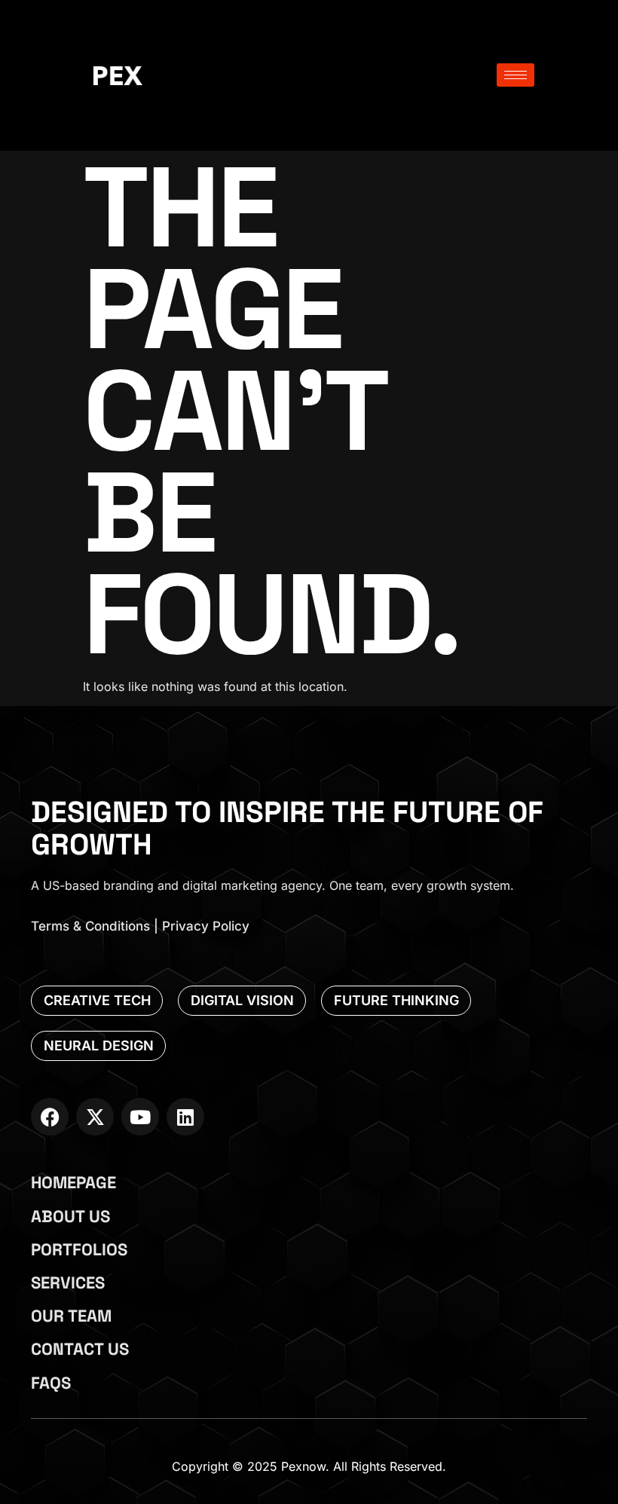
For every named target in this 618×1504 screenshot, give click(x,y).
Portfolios (79, 1249)
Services (68, 1282)
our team (71, 1315)
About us (70, 1216)
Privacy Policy (205, 926)
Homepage (73, 1182)
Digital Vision (242, 1000)
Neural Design (99, 1045)
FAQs (51, 1382)
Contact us (80, 1348)
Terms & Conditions (90, 926)
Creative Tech (97, 1000)
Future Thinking (396, 1000)
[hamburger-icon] (515, 75)
